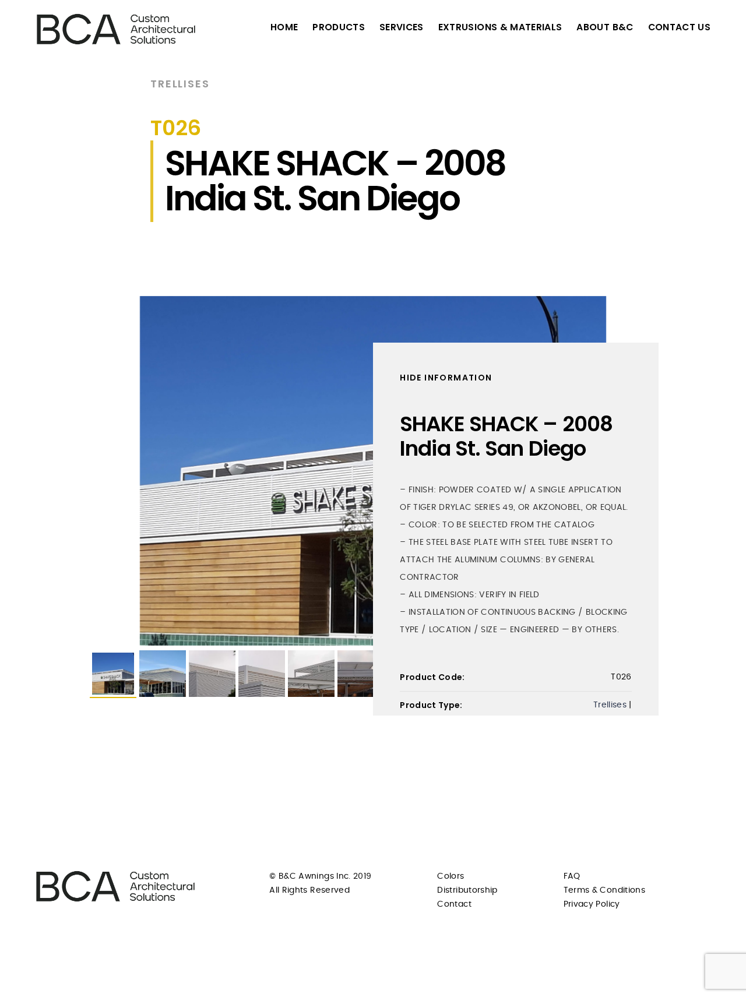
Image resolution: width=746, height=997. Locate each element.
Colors (450, 876)
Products (338, 27)
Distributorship (467, 890)
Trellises (179, 83)
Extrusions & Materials (500, 27)
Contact (454, 904)
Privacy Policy (592, 904)
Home (284, 27)
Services (401, 27)
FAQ (572, 876)
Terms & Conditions (604, 890)
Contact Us (679, 27)
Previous (72, 470)
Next (673, 470)
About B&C (604, 27)
